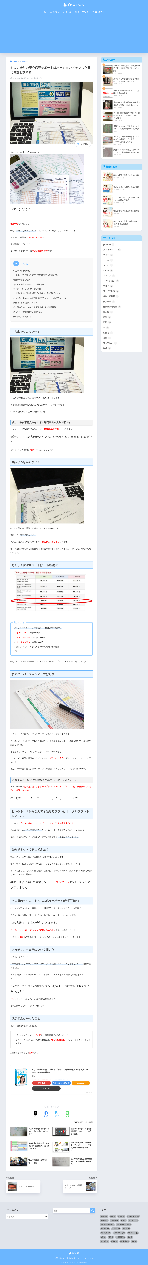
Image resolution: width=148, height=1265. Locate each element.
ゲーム (107, 260)
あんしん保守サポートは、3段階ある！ (29, 284)
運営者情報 (71, 1258)
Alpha (104, 1216)
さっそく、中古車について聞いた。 (28, 312)
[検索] (92, 1210)
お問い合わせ (59, 1258)
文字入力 (104, 1241)
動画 (103, 1237)
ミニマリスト (119, 1233)
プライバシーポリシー (86, 1258)
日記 (107, 322)
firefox (121, 1216)
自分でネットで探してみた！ (25, 303)
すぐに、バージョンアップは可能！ (28, 289)
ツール (68, 12)
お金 (123, 1220)
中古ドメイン (133, 1233)
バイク (107, 270)
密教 (110, 1237)
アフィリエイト (111, 250)
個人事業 (89, 1122)
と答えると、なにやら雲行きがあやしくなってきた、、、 (38, 293)
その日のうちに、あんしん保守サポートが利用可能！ (35, 307)
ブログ (107, 286)
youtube (108, 244)
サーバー (105, 1229)
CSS (112, 1216)
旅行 (106, 317)
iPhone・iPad (133, 1216)
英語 (106, 338)
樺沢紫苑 (124, 1241)
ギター (107, 255)
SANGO (104, 1220)
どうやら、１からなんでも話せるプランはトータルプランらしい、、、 (42, 298)
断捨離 (114, 1241)
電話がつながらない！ (22, 280)
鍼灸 (106, 348)
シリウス (116, 1229)
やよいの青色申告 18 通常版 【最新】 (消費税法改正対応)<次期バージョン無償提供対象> (60, 1071)
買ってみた (99, 12)
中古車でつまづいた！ (22, 271)
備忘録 (107, 312)
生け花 (107, 333)
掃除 (130, 1237)
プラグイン (106, 1233)
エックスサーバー (107, 1224)
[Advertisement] (74, 35)
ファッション (110, 281)
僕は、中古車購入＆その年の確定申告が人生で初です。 (37, 275)
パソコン (55, 12)
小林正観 (120, 1237)
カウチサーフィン (124, 1224)
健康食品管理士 (111, 307)
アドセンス (133, 1220)
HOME (75, 1253)
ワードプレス (83, 12)
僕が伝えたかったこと (22, 316)
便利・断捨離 (110, 296)
